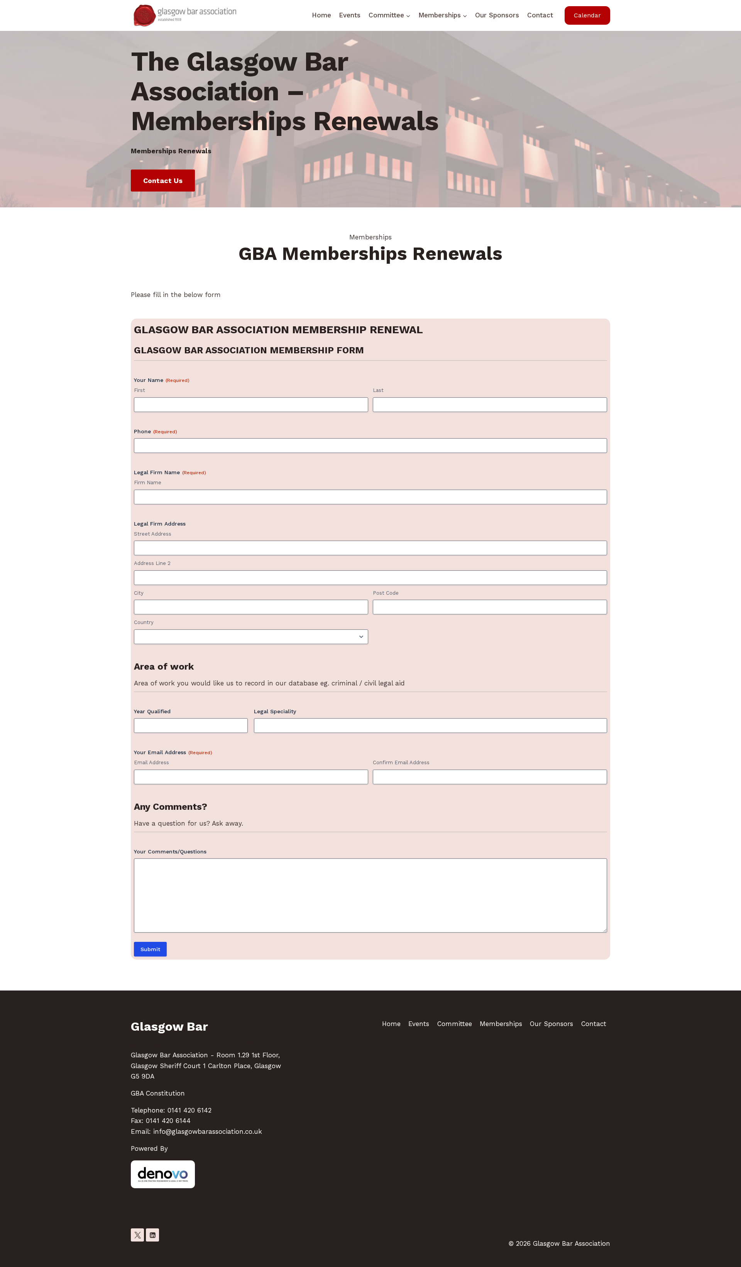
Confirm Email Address (401, 762)
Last (378, 390)
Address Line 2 (152, 563)
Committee (454, 1024)
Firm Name (147, 482)
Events (349, 15)
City (139, 593)
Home (321, 15)
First (139, 390)
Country (144, 622)
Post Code (386, 593)
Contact (540, 15)
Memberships (501, 1024)
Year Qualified (152, 711)
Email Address (151, 762)
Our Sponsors (497, 15)
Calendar (587, 15)
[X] (137, 1235)
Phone (155, 431)
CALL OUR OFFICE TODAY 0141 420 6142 (196, 1044)
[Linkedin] (152, 1235)
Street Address (152, 534)
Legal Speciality (275, 711)
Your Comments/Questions (170, 851)
